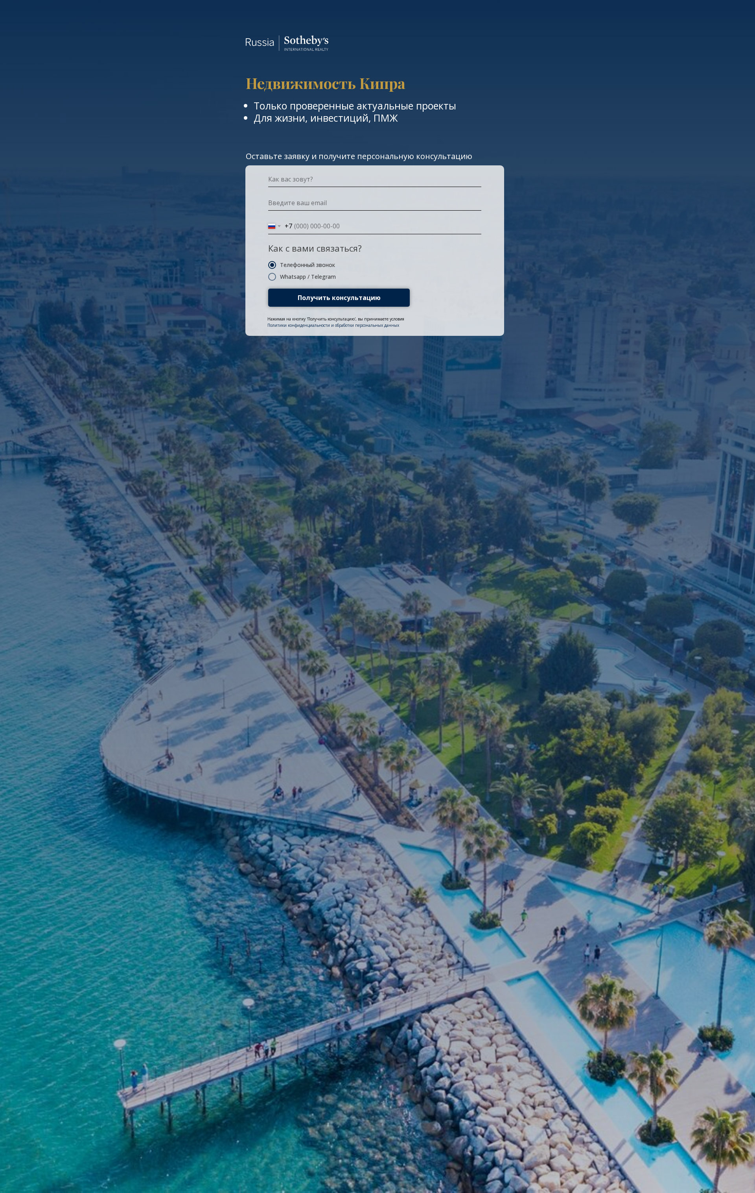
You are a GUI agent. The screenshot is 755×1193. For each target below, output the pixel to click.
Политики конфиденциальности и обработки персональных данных (333, 325)
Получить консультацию (339, 297)
